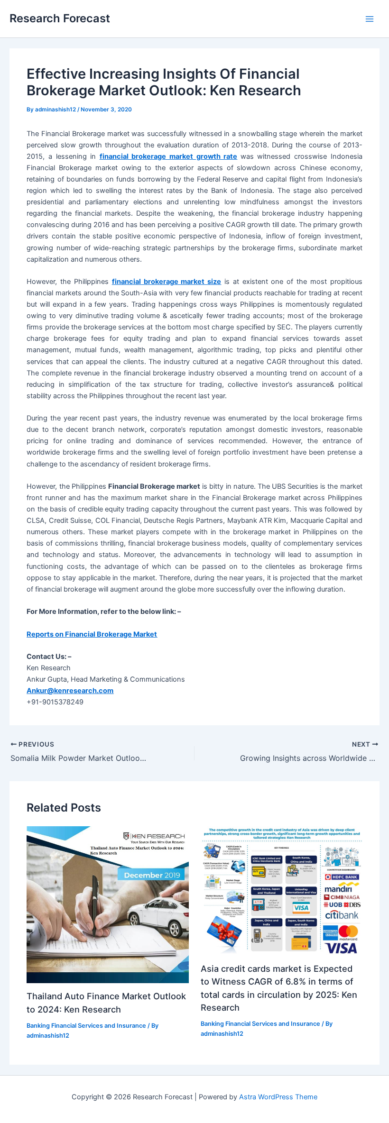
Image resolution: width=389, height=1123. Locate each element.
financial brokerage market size (166, 281)
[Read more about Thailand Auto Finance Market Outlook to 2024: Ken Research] (107, 904)
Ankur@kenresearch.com (70, 690)
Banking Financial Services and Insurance (86, 1025)
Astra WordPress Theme (278, 1097)
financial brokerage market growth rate (168, 156)
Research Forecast (59, 18)
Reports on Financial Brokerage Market (92, 634)
